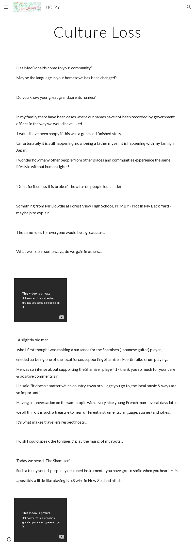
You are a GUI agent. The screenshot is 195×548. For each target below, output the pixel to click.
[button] (6, 7)
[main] (97, 31)
